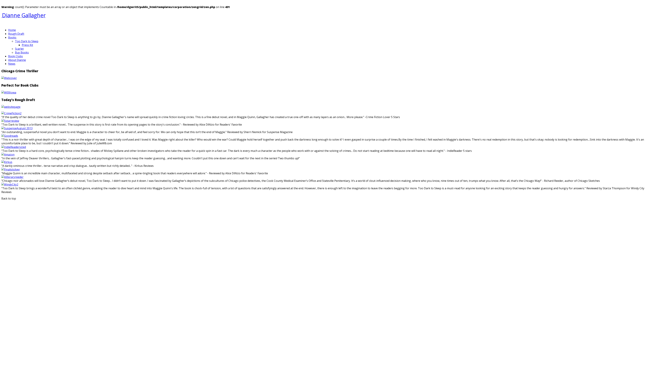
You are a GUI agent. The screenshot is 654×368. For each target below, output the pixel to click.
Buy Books (22, 52)
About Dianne (17, 60)
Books (12, 37)
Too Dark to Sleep (26, 41)
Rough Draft (16, 34)
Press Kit (27, 45)
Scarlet (19, 49)
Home (12, 30)
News (11, 64)
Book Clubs (15, 56)
